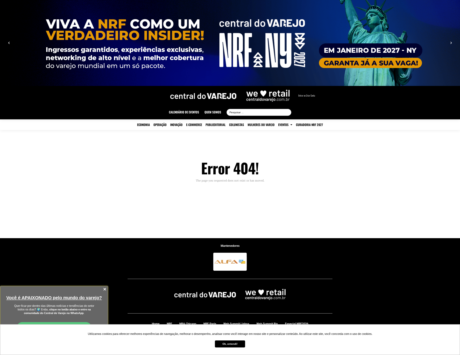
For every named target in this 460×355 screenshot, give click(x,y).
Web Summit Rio (267, 324)
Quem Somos (212, 112)
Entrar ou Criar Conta (306, 95)
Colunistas (236, 125)
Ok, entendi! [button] (230, 343)
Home (156, 324)
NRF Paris (209, 324)
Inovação (176, 125)
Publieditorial (216, 125)
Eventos (283, 125)
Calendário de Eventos (184, 112)
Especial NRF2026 (296, 324)
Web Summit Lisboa (236, 324)
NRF (169, 324)
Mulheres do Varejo (261, 125)
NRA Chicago (187, 324)
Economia (143, 125)
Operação (160, 125)
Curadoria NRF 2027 (309, 125)
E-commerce (194, 125)
